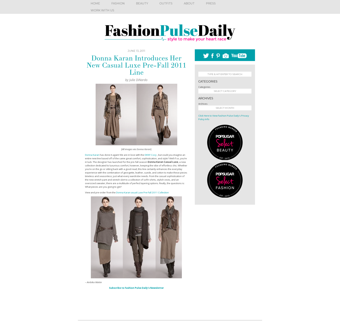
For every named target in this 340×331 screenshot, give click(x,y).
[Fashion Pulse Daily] (170, 31)
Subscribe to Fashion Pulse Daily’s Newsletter (136, 287)
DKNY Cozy (151, 154)
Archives (203, 103)
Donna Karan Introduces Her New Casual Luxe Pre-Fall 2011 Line (136, 65)
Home (95, 3)
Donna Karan (92, 154)
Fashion (118, 3)
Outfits (165, 3)
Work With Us (102, 10)
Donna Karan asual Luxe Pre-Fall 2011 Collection (142, 192)
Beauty (142, 3)
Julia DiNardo (138, 80)
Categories (204, 87)
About (189, 3)
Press (211, 3)
